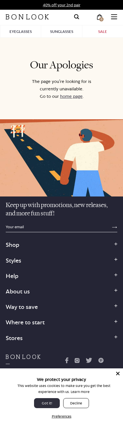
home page (71, 96)
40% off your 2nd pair (61, 5)
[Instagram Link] (77, 361)
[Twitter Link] (89, 361)
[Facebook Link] (66, 362)
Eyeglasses (20, 31)
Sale (102, 31)
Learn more (80, 392)
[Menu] (114, 16)
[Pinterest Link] (101, 361)
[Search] (76, 16)
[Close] (118, 373)
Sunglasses (61, 31)
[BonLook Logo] (27, 16)
